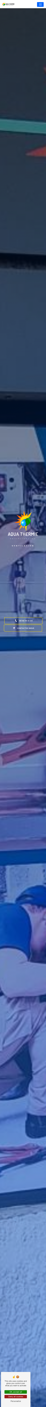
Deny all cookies (15, 1396)
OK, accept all (16, 1392)
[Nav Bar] (40, 4)
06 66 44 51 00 (26, 621)
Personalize (16, 1401)
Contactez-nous (25, 628)
